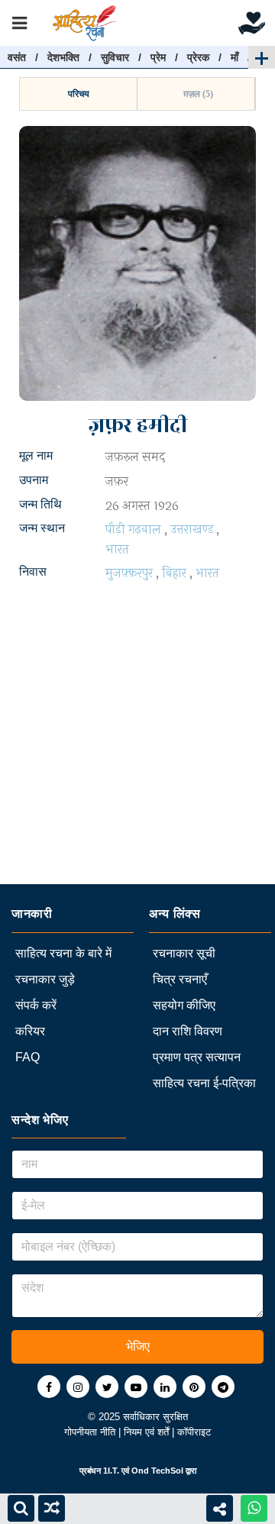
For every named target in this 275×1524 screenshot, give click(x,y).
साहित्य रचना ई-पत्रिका (204, 1083)
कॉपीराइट (194, 1432)
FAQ (27, 1057)
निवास (33, 571)
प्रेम (158, 57)
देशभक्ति (63, 57)
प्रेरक (198, 57)
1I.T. (111, 1470)
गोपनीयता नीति (91, 1432)
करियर (30, 1031)
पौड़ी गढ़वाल (133, 529)
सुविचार (115, 57)
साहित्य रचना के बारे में (63, 953)
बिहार (174, 573)
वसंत (17, 57)
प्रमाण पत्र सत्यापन (197, 1057)
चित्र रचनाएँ (180, 979)
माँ (234, 57)
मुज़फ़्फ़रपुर (129, 573)
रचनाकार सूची (184, 953)
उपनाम (33, 479)
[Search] (21, 1508)
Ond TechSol (157, 1470)
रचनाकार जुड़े (45, 979)
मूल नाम (36, 455)
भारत (117, 549)
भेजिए (138, 1346)
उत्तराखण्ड (191, 529)
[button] (78, 94)
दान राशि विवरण (187, 1031)
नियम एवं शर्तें (148, 1432)
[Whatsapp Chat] (254, 1508)
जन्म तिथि (40, 504)
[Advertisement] (137, 746)
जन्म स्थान (42, 527)
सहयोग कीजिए (184, 1005)
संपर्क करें (36, 1005)
